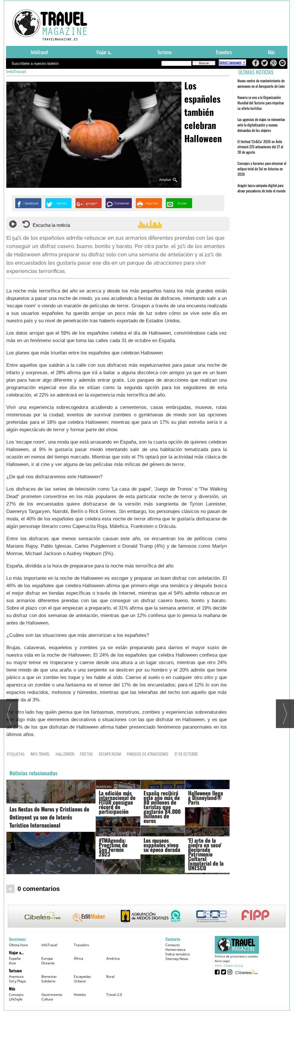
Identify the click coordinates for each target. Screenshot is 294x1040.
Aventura (16, 976)
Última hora (18, 945)
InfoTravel (39, 52)
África (78, 958)
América (113, 958)
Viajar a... (104, 52)
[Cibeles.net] (146, 917)
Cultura (47, 999)
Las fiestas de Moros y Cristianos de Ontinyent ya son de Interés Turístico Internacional (49, 817)
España (15, 958)
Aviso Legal (222, 961)
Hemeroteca (175, 949)
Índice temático (177, 954)
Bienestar (49, 976)
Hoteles (80, 994)
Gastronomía (51, 994)
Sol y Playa (17, 981)
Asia (12, 963)
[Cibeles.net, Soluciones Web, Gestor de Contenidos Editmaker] (246, 971)
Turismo (164, 52)
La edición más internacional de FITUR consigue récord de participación (117, 802)
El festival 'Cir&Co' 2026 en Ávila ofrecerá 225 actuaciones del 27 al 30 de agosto (260, 146)
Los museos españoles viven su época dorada (162, 844)
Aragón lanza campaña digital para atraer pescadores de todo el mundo (261, 188)
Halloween (65, 754)
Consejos (16, 994)
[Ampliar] (93, 185)
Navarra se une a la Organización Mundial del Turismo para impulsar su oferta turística (260, 102)
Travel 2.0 (114, 994)
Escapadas (82, 976)
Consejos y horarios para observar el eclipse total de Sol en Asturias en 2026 (261, 168)
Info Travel (40, 754)
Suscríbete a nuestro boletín (35, 63)
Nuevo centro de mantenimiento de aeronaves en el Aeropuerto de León (261, 83)
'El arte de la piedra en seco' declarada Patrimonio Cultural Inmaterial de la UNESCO (206, 854)
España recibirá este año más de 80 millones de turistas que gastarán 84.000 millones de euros (162, 806)
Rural (110, 976)
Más (271, 52)
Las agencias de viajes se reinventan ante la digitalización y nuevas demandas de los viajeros (261, 124)
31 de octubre (186, 754)
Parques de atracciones (148, 754)
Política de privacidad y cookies (236, 956)
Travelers (224, 52)
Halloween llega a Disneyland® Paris (205, 797)
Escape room (110, 754)
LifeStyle (15, 999)
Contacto (172, 945)
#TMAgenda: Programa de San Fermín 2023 (113, 847)
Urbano (80, 981)
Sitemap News (176, 958)
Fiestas (86, 754)
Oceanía (48, 963)
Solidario (48, 981)
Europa (47, 958)
